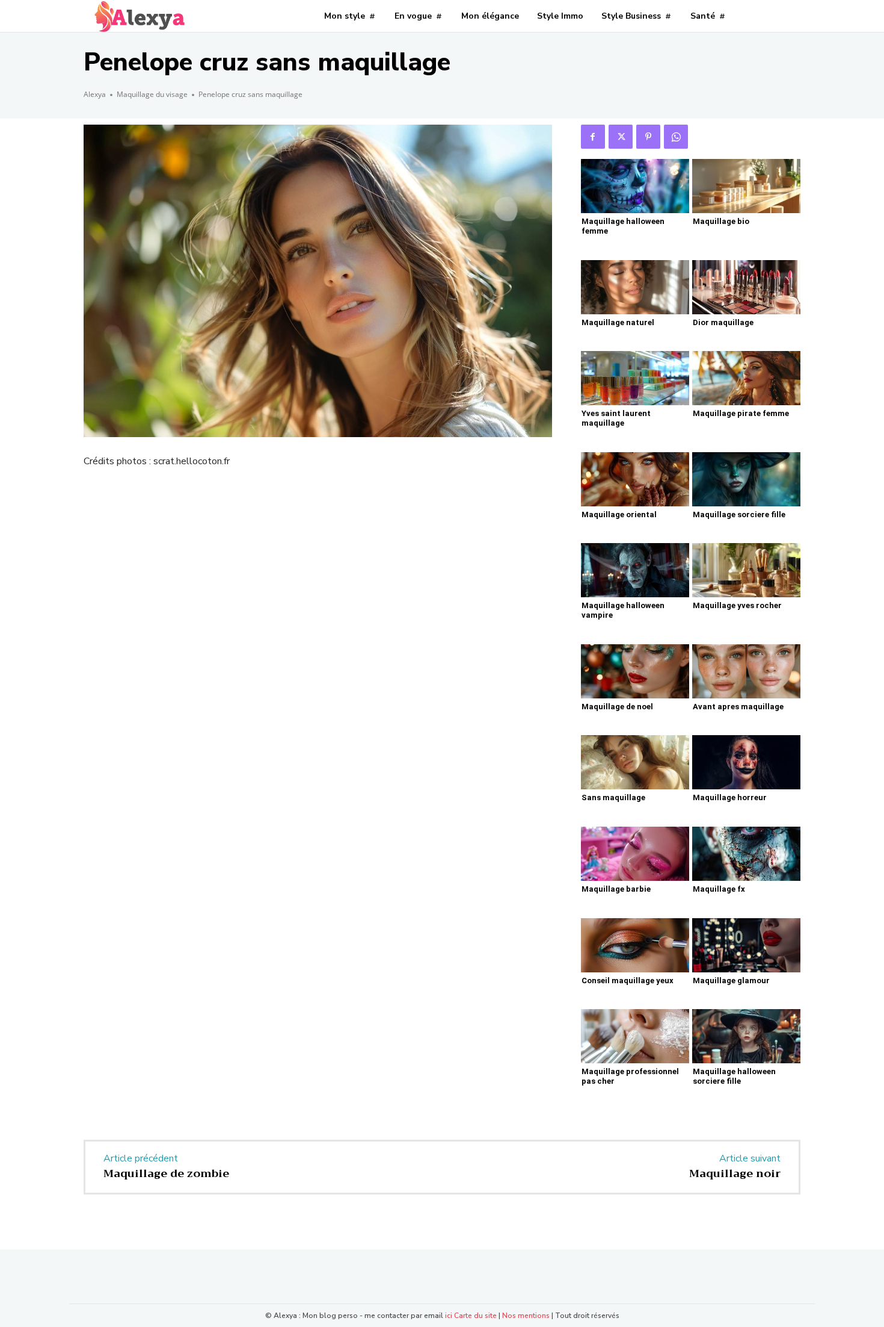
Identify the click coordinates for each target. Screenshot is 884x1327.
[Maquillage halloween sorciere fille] (746, 1036)
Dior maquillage (723, 322)
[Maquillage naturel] (635, 287)
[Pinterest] (648, 137)
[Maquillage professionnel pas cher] (635, 1036)
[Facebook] (593, 137)
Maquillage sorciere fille (739, 514)
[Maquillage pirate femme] (746, 378)
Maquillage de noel (617, 706)
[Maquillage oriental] (635, 479)
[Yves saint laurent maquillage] (635, 378)
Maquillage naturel (618, 322)
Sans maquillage (613, 797)
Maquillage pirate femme (741, 413)
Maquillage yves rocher (737, 605)
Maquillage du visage (152, 94)
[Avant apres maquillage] (746, 671)
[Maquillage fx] (746, 854)
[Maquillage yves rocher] (746, 570)
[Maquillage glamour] (746, 945)
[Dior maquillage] (746, 287)
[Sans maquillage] (635, 762)
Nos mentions (526, 1315)
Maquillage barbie (616, 888)
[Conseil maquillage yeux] (635, 945)
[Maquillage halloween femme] (635, 186)
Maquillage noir (735, 1173)
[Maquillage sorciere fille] (746, 479)
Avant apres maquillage (738, 706)
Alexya (95, 94)
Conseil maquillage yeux (628, 980)
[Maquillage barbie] (635, 854)
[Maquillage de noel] (635, 671)
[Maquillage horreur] (746, 762)
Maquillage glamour (731, 980)
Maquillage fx (719, 888)
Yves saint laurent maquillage (616, 418)
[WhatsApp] (676, 137)
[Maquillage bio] (746, 186)
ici (448, 1315)
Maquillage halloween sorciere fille (734, 1076)
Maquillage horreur (730, 797)
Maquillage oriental (619, 514)
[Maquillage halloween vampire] (635, 570)
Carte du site (475, 1315)
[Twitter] (621, 137)
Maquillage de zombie (166, 1173)
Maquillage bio (721, 221)
